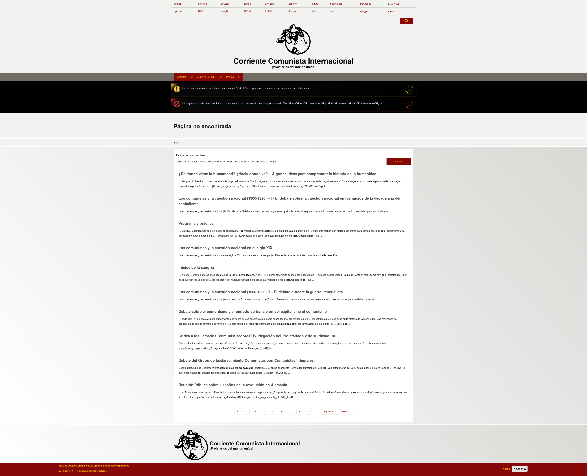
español (293, 3)
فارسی (224, 11)
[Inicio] (293, 39)
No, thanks (520, 468)
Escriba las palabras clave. (190, 155)
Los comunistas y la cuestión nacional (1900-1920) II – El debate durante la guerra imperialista (261, 291)
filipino (292, 11)
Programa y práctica (196, 223)
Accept (506, 468)
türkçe (315, 3)
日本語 (268, 11)
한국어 (247, 11)
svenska (269, 3)
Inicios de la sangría (196, 267)
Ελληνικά (393, 3)
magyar (364, 11)
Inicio (176, 142)
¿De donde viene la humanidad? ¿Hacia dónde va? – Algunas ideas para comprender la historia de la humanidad (278, 173)
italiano (247, 3)
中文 (314, 11)
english (178, 3)
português (365, 3)
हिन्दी (200, 11)
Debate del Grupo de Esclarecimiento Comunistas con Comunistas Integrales (246, 360)
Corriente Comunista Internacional (293, 60)
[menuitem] (184, 77)
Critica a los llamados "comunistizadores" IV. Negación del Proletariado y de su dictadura (257, 335)
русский (178, 11)
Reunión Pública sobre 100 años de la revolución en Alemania (233, 384)
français (202, 3)
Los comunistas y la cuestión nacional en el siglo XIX (225, 247)
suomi (391, 11)
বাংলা (332, 11)
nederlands (336, 3)
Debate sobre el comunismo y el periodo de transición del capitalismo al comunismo (253, 311)
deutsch (225, 3)
